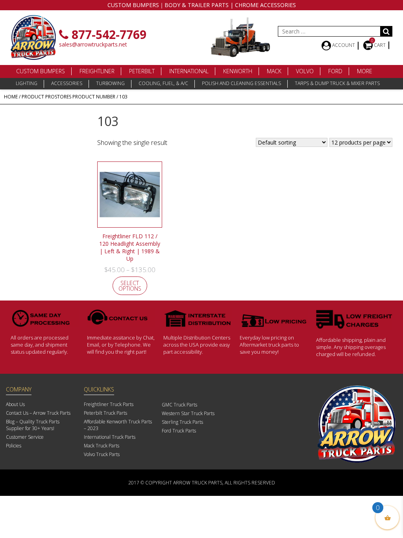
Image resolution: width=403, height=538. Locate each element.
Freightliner (97, 71)
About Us (15, 404)
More (364, 71)
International (189, 71)
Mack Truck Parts (101, 445)
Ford (335, 71)
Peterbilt (142, 71)
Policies (13, 445)
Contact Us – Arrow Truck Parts (38, 413)
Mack (274, 71)
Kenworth (237, 71)
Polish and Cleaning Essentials (241, 83)
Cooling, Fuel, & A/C (163, 83)
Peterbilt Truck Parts (105, 413)
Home (11, 96)
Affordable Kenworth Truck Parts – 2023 (118, 425)
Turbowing (110, 83)
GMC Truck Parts (179, 404)
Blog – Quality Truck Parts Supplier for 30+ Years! (32, 425)
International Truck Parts (109, 437)
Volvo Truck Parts (102, 454)
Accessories (66, 83)
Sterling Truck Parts (182, 422)
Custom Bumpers (40, 71)
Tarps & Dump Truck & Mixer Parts (337, 83)
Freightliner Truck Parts (108, 404)
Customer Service (25, 437)
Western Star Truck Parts (188, 413)
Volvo (305, 71)
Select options (129, 285)
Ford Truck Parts (179, 430)
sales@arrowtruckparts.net (93, 44)
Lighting (26, 83)
